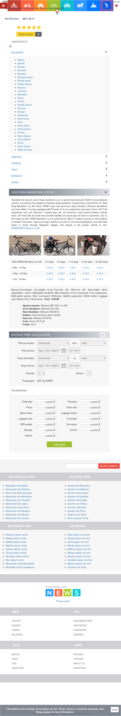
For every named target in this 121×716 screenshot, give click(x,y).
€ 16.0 (100, 267)
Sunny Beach (24, 139)
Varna (20, 142)
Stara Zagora (24, 135)
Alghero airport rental (16, 545)
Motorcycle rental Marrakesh (20, 563)
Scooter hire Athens (77, 503)
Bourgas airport (25, 77)
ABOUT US (79, 663)
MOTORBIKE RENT (83, 620)
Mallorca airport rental (17, 534)
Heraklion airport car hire (79, 559)
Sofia (20, 122)
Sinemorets (23, 118)
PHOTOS (16, 620)
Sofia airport (23, 125)
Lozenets (22, 91)
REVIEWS (78, 654)
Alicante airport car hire (79, 556)
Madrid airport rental (16, 541)
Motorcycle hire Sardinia (18, 489)
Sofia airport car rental (78, 534)
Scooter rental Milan (77, 500)
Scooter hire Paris (76, 510)
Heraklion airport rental (17, 556)
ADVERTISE (18, 668)
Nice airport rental (14, 559)
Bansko (21, 66)
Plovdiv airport (24, 104)
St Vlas (20, 132)
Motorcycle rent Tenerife (18, 500)
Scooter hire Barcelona (78, 485)
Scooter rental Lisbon (78, 492)
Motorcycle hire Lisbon (17, 503)
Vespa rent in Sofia (76, 514)
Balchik (21, 63)
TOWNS (16, 630)
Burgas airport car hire (78, 538)
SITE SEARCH (110, 466)
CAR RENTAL (80, 625)
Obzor (20, 97)
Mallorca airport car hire (79, 549)
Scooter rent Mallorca (78, 489)
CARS (15, 658)
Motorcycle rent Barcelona (19, 496)
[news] (63, 590)
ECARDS (16, 625)
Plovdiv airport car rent (78, 545)
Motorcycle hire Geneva (17, 518)
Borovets (21, 70)
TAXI (14, 663)
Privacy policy (63, 601)
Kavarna (21, 87)
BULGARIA (17, 634)
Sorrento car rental (76, 567)
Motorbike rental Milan (17, 485)
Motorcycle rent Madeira (18, 510)
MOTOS (16, 654)
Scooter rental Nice (76, 507)
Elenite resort (24, 80)
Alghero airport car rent (79, 563)
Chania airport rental (16, 552)
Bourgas (21, 73)
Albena (20, 59)
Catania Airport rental (16, 549)
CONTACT (78, 658)
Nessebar (22, 94)
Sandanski (22, 115)
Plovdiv (21, 101)
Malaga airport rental (16, 538)
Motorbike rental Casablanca (20, 567)
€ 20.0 (73, 267)
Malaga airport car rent (78, 552)
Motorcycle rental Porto (17, 507)
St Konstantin (24, 129)
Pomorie (21, 108)
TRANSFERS (80, 630)
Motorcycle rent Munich (17, 514)
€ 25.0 (61, 267)
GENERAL (78, 634)
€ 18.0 (86, 267)
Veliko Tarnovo (24, 149)
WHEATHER (79, 668)
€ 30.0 (50, 267)
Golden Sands (24, 84)
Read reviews (26, 34)
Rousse (21, 111)
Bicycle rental (25, 228)
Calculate (59, 444)
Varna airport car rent (78, 541)
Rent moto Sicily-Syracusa (19, 492)
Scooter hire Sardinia (77, 496)
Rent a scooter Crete (77, 518)
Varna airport (23, 146)
